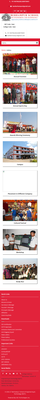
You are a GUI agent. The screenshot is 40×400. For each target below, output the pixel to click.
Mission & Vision (6, 302)
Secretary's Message (7, 305)
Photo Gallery (5, 337)
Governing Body (6, 315)
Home (3, 50)
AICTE (3, 357)
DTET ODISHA (5, 359)
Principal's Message (7, 310)
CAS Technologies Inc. (23, 398)
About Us (4, 300)
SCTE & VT (4, 354)
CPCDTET (4, 349)
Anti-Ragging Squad (7, 332)
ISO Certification (6, 324)
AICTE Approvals (6, 327)
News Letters (5, 335)
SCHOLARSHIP (5, 352)
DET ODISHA (5, 362)
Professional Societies (8, 340)
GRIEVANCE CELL (6, 364)
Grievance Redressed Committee (11, 329)
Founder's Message (7, 307)
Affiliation (4, 313)
